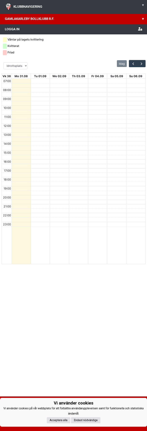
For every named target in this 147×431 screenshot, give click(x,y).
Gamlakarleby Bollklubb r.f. (74, 19)
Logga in (12, 29)
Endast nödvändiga (86, 420)
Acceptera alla (58, 420)
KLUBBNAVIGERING (78, 5)
